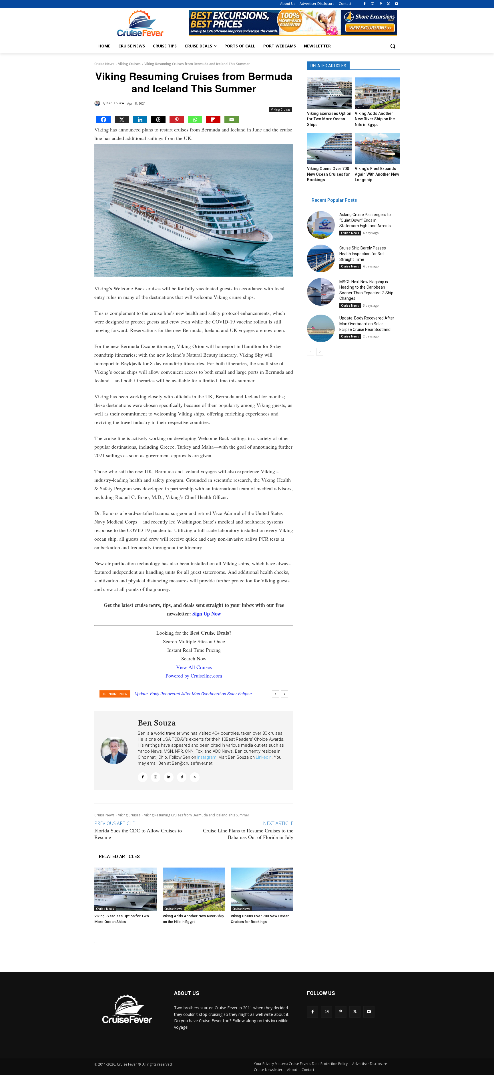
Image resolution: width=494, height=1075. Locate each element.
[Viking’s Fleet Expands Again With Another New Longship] (377, 148)
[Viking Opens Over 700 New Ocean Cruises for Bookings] (262, 889)
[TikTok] (182, 777)
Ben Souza (115, 103)
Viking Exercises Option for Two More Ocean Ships (329, 119)
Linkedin (264, 757)
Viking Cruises (129, 63)
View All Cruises (194, 667)
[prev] (275, 694)
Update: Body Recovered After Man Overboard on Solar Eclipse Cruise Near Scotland (366, 323)
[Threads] (158, 120)
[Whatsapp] (195, 120)
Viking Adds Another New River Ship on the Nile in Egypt (375, 119)
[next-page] (319, 351)
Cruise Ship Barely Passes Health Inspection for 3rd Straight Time (362, 253)
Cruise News (104, 63)
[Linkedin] (140, 120)
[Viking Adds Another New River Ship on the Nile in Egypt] (194, 889)
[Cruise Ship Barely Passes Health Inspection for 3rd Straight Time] (321, 258)
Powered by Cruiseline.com (194, 675)
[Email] (231, 120)
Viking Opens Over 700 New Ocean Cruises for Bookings (328, 174)
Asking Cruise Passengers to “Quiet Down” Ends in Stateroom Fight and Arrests (365, 220)
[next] (284, 694)
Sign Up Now (206, 613)
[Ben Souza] (98, 103)
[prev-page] (310, 351)
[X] (388, 4)
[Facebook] (364, 4)
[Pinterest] (380, 4)
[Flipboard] (213, 120)
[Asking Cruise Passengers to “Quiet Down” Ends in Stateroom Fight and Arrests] (321, 225)
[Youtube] (396, 4)
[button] (393, 46)
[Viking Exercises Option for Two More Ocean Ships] (125, 889)
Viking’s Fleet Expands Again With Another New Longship (377, 174)
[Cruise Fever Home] (140, 23)
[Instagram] (372, 4)
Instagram (206, 757)
